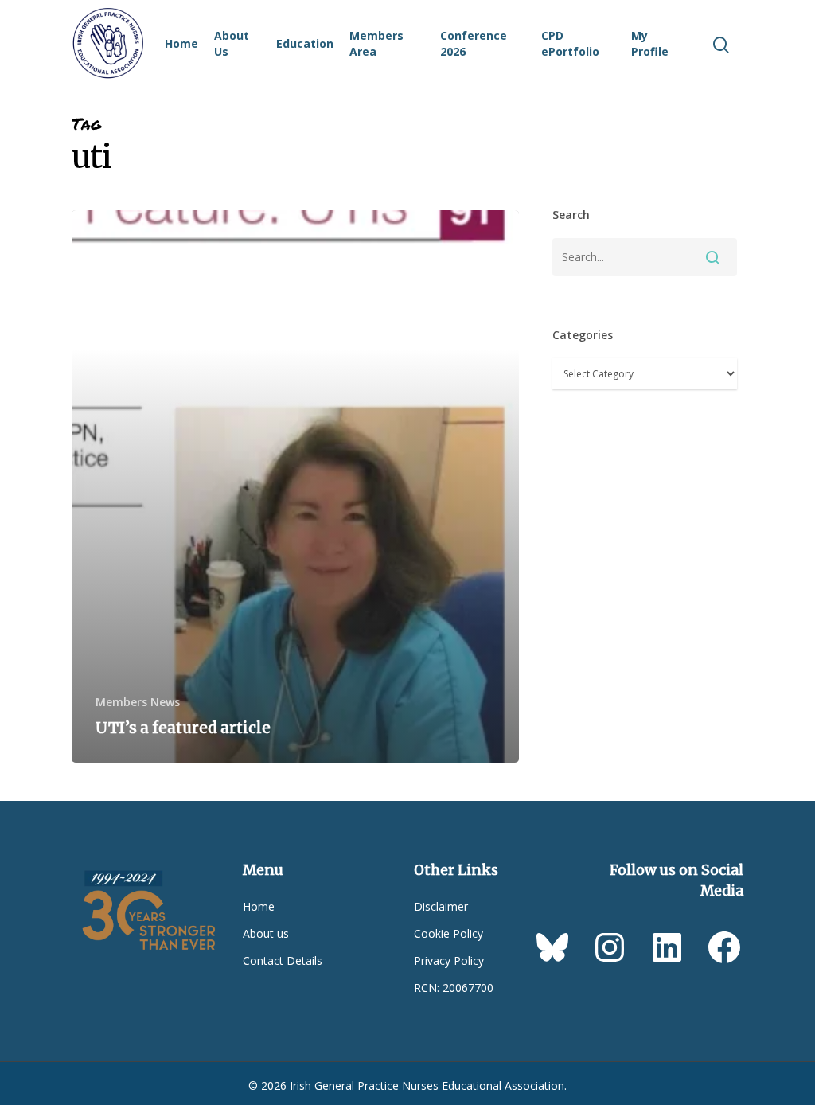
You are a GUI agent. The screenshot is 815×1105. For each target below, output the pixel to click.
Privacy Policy (449, 960)
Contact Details (282, 960)
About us (266, 933)
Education (304, 43)
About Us (231, 43)
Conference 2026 (473, 43)
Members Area (376, 43)
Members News (138, 701)
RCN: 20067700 (453, 987)
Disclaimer (441, 906)
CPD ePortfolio (570, 43)
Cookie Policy (448, 933)
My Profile (650, 43)
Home (181, 43)
